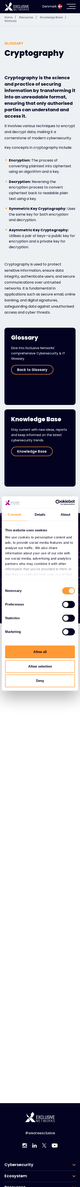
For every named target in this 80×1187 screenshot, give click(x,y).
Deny (40, 681)
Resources (28, 17)
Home (10, 17)
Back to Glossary (32, 369)
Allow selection (40, 666)
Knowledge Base (53, 17)
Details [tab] (40, 514)
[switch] (68, 604)
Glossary (10, 21)
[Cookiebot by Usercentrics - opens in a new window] (56, 502)
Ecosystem (15, 1176)
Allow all (40, 652)
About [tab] (65, 514)
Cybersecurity (18, 1165)
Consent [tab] (14, 514)
